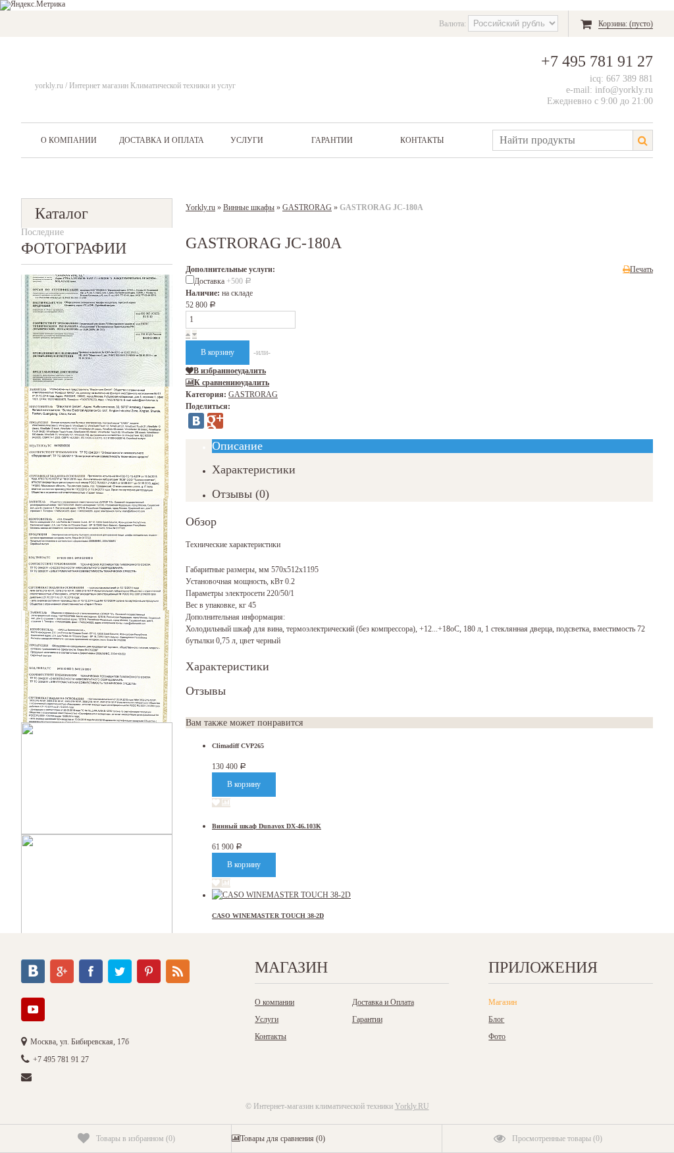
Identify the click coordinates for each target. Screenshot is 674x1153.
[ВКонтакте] (196, 421)
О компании (69, 140)
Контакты (422, 140)
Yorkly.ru (200, 207)
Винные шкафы (248, 207)
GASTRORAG (307, 207)
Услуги (246, 140)
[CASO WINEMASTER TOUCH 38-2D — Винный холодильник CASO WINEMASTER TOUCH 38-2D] (281, 894)
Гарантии (332, 140)
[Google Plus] (215, 421)
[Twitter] (120, 971)
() (135, 1138)
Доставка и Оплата (161, 140)
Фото (497, 1036)
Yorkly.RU (412, 1106)
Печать (641, 269)
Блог (496, 1019)
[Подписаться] (178, 971)
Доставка (222, 281)
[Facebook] (91, 971)
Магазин (502, 1002)
